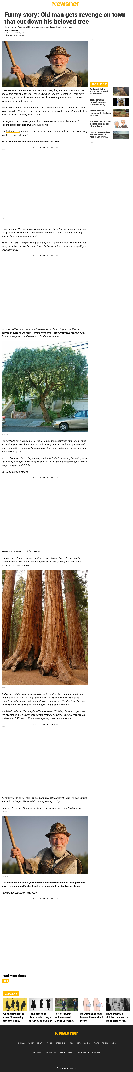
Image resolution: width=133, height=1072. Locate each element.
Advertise (37, 1052)
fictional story (13, 131)
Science (87, 1043)
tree (5, 980)
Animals (21, 1043)
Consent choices (66, 1068)
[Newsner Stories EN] (65, 4)
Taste (96, 1043)
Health (39, 1043)
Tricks (105, 1043)
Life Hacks (60, 1043)
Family (31, 1043)
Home (6, 27)
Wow (113, 1043)
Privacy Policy (66, 1052)
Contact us (50, 1052)
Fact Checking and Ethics (88, 1052)
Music (70, 1043)
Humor (13, 27)
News (78, 1043)
